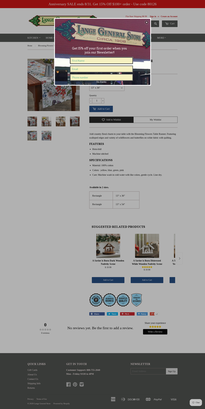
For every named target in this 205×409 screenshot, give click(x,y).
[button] (146, 22)
